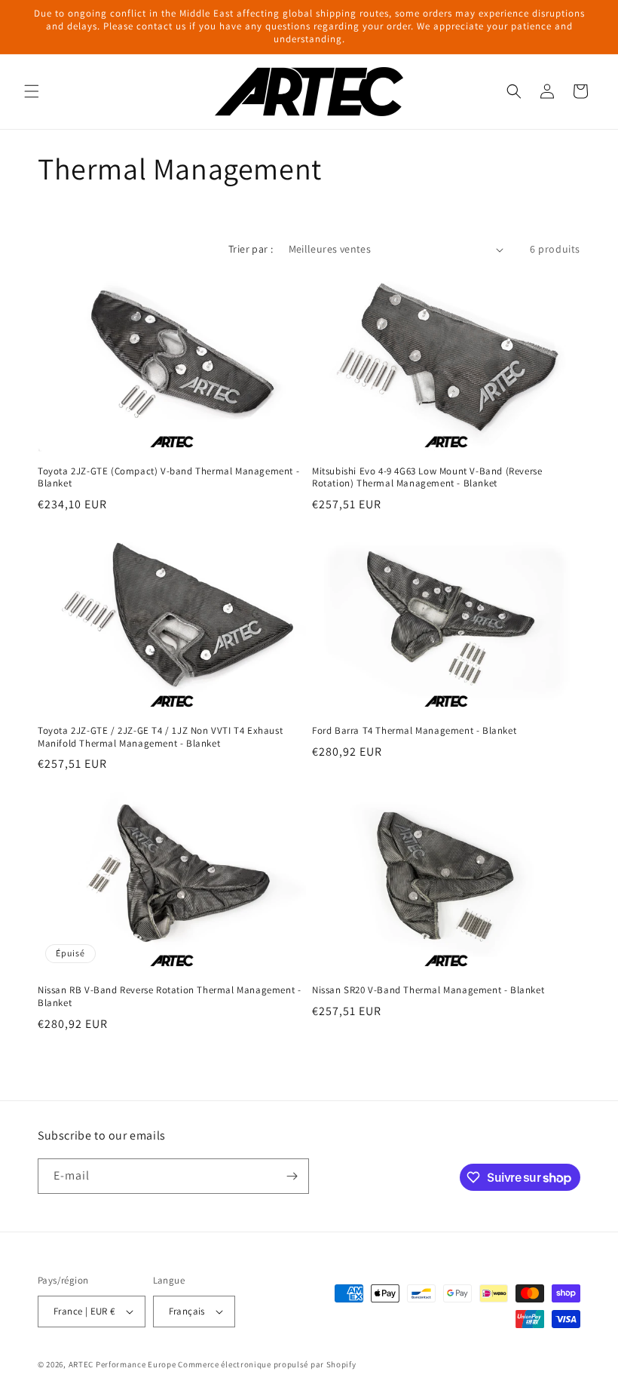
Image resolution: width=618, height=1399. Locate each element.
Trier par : (250, 249)
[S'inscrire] (291, 1176)
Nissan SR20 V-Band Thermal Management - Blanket (428, 990)
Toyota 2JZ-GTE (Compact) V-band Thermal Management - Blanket (168, 477)
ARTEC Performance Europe (122, 1364)
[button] (31, 91)
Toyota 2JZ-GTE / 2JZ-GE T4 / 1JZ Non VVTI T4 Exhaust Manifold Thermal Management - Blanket (160, 737)
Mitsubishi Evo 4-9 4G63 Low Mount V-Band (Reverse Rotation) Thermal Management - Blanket (427, 477)
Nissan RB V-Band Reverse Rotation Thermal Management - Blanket (169, 996)
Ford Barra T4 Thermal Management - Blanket (414, 731)
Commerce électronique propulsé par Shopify (267, 1364)
